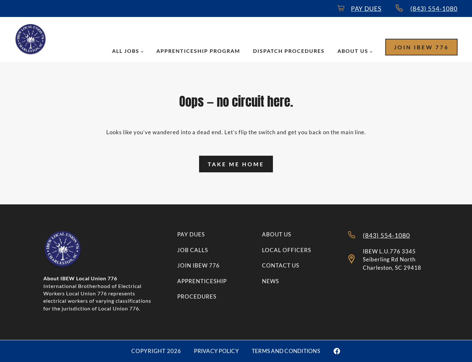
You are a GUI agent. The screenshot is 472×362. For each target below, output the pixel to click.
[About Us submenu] (371, 51)
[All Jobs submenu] (142, 51)
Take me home (236, 164)
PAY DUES (366, 8)
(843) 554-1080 (434, 8)
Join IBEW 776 (421, 47)
